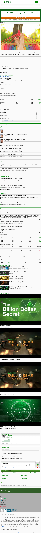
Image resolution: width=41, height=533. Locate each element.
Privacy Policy (18, 532)
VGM (11, 95)
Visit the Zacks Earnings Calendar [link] (9, 230)
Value (1, 95)
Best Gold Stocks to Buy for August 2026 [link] (16, 276)
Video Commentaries (5, 293)
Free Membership (24, 478)
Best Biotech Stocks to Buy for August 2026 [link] (16, 266)
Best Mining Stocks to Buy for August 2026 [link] (16, 281)
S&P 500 (3, 437)
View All (39, 232)
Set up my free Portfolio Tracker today (8, 467)
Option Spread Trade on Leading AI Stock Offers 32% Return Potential (13, 195)
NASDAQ (3, 436)
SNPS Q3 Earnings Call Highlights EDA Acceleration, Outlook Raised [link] (11, 223)
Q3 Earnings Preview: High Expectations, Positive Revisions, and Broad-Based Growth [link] (14, 217)
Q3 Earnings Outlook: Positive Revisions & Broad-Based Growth (15, 210)
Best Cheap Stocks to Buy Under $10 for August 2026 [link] (18, 286)
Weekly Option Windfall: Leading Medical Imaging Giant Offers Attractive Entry (13, 204)
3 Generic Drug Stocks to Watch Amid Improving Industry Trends (12, 453)
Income (14, 95)
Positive (2, 234)
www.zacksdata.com (5, 528)
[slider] (20, 64)
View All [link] (39, 219)
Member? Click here (23, 20)
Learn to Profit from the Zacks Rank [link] (6, 76)
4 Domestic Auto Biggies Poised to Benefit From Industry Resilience (12, 458)
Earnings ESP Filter (33, 472)
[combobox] (20, 230)
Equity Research (24, 475)
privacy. (18, 20)
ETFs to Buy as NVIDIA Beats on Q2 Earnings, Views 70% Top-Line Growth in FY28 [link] (14, 168)
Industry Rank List (5, 474)
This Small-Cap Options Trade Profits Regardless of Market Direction (11, 202)
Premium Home (23, 479)
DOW (3, 435)
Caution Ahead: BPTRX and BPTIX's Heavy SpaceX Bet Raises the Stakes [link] (13, 187)
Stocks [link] (3, 127)
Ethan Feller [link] (7, 140)
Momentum (8, 95)
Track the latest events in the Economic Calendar (20, 485)
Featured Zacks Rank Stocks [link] (7, 75)
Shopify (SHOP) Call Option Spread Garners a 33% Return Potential (11, 201)
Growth (4, 95)
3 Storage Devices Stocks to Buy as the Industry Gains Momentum (12, 456)
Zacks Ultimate (4, 479)
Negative (5, 234)
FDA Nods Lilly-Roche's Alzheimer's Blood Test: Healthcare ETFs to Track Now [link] (13, 170)
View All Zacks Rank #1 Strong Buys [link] (8, 120)
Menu (36, 2)
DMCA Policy (23, 532)
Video (22, 474)
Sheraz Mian (7, 212)
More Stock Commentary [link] (4, 158)
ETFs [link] (3, 160)
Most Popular (7, 449)
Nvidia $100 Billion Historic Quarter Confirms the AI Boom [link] (14, 139)
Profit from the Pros (5, 475)
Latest (3, 449)
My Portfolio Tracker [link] (6, 462)
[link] (7, 2)
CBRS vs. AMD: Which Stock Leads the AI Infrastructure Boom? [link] (15, 134)
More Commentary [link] (3, 72)
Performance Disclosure (6, 526)
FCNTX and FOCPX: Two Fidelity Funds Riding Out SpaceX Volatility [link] (11, 185)
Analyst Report (36, 112)
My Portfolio (4, 478)
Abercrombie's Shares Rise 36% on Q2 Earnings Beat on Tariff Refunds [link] (12, 221)
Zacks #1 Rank (13, 472)
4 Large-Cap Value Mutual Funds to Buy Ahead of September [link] (11, 178)
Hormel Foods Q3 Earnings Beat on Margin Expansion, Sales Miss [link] (11, 226)
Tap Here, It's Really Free (20, 17)
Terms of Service (30, 532)
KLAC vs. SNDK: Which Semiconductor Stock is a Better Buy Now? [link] (16, 129)
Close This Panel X (3, 22)
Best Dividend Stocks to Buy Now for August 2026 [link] (17, 271)
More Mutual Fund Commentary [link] (5, 189)
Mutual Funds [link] (5, 176)
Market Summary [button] (6, 434)
